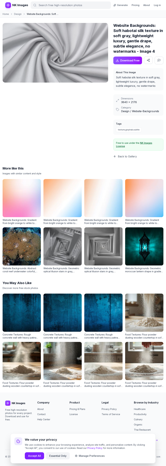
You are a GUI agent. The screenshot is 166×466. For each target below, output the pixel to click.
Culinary (138, 419)
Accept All (34, 455)
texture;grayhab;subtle (129, 129)
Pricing (135, 5)
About (146, 5)
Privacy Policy (109, 409)
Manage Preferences (92, 455)
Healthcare (140, 409)
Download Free (130, 60)
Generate (122, 5)
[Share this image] (148, 60)
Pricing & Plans (77, 409)
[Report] (159, 60)
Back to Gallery (127, 156)
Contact (41, 414)
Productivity (140, 414)
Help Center (43, 419)
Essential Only (57, 455)
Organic (138, 424)
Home (6, 14)
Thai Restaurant (142, 429)
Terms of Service (111, 414)
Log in (157, 5)
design (18, 14)
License (74, 414)
